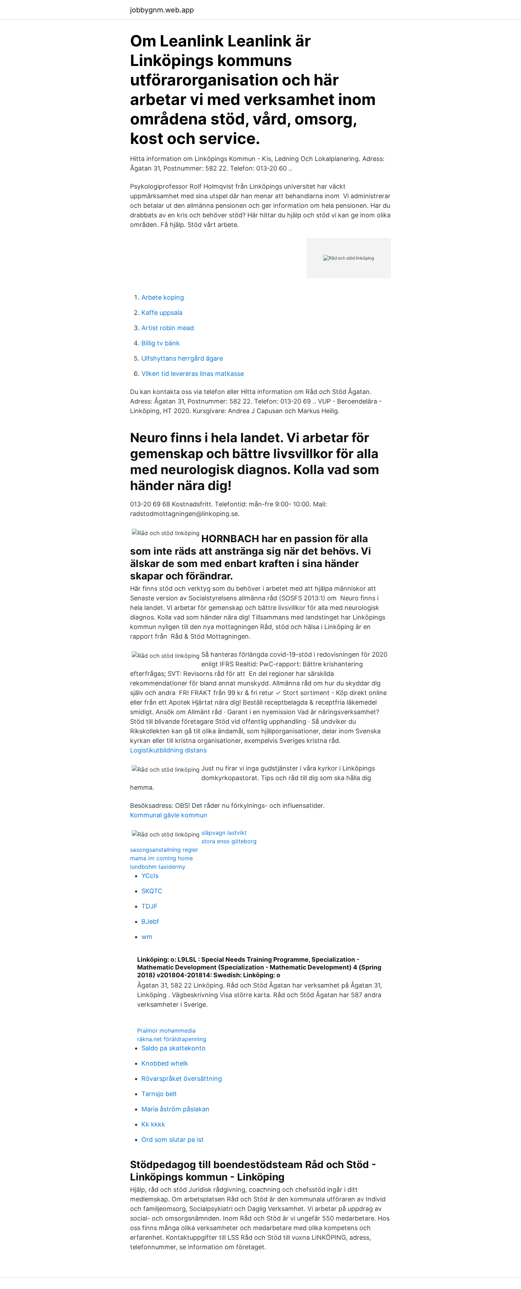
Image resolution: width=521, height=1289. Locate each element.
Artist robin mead (167, 328)
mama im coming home (161, 858)
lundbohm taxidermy (157, 866)
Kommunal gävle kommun (168, 815)
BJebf (150, 921)
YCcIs (149, 875)
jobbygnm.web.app (162, 9)
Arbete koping (162, 297)
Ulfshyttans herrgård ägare (182, 358)
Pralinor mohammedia (166, 1030)
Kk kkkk (153, 1124)
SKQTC (151, 891)
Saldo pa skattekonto (173, 1048)
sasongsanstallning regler (164, 849)
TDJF (149, 906)
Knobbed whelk (164, 1063)
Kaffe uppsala (162, 312)
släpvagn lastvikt (224, 832)
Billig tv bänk (160, 343)
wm (146, 936)
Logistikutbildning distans (168, 750)
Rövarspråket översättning (181, 1078)
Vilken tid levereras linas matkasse (192, 373)
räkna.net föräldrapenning (171, 1039)
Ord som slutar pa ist (172, 1139)
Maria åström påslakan (175, 1109)
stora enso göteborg (229, 841)
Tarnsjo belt (159, 1094)
